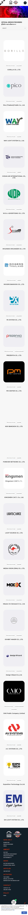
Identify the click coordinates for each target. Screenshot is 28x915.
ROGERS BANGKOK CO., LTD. (14, 284)
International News (9, 865)
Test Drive (6, 877)
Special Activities (8, 878)
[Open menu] (25, 2)
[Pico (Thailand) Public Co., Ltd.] (14, 86)
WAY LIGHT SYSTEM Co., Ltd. (14, 140)
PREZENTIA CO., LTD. (14, 355)
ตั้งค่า (14, 910)
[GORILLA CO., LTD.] (14, 50)
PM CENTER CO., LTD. (14, 391)
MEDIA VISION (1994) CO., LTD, (14, 568)
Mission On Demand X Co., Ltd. (14, 604)
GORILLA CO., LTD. (14, 69)
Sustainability (7, 857)
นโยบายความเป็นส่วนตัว (6, 908)
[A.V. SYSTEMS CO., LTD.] (14, 729)
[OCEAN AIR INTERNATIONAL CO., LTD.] (14, 157)
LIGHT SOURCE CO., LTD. (14, 533)
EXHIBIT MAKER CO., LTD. (14, 639)
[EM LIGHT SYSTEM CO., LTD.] (14, 800)
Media (5, 846)
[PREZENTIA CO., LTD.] (14, 336)
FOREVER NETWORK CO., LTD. (14, 462)
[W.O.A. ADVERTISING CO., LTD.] (14, 194)
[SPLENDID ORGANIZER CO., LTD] (14, 229)
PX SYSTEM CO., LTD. (14, 320)
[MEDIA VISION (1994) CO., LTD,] (14, 549)
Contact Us (6, 887)
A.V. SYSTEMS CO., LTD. (14, 749)
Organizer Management (10, 854)
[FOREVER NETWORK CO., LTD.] (14, 442)
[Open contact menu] (24, 903)
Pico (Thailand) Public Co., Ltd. (14, 105)
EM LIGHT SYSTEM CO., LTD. (14, 820)
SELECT (4, 28)
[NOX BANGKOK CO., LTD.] (14, 407)
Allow (24, 912)
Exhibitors (6, 842)
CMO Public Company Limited (14, 713)
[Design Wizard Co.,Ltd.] (14, 655)
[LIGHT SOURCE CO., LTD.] (14, 513)
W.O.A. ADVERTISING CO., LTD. (14, 213)
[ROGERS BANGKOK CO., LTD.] (14, 265)
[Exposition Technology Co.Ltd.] (14, 765)
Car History (6, 871)
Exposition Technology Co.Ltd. (14, 784)
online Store (7, 889)
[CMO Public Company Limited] (14, 691)
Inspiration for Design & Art (11, 880)
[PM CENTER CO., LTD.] (14, 371)
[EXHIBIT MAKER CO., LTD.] (14, 620)
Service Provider (8, 844)
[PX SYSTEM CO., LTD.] (14, 300)
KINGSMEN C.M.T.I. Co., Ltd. (14, 497)
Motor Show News (8, 863)
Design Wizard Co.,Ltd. (14, 675)
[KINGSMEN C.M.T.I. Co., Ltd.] (14, 478)
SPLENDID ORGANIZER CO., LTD (14, 249)
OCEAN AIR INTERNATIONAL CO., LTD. (14, 177)
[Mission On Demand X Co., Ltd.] (14, 584)
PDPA (4, 895)
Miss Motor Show (8, 855)
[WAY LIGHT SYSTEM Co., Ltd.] (14, 121)
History (5, 852)
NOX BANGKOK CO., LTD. (14, 426)
